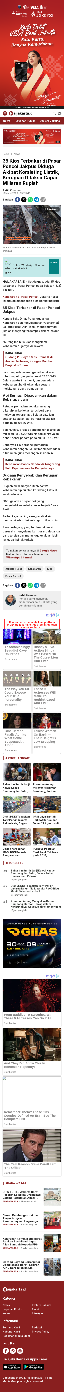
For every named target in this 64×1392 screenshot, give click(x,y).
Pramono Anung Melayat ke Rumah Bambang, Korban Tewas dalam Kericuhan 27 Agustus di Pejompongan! (47, 793)
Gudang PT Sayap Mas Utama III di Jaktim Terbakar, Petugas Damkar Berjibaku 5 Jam (29, 361)
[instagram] (20, 1351)
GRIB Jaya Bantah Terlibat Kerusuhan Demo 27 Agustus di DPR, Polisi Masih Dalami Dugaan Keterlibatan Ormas (46, 825)
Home (6, 153)
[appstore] (12, 1367)
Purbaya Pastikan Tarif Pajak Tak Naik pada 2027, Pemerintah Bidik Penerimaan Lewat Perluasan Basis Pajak (45, 858)
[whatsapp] (30, 199)
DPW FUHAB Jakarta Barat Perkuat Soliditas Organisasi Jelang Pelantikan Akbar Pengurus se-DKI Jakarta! (22, 1196)
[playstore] (33, 1367)
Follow (54, 262)
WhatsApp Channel (19, 557)
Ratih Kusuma (12, 190)
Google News (48, 550)
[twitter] (23, 199)
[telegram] (36, 199)
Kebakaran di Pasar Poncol (20, 296)
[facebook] (17, 199)
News (17, 153)
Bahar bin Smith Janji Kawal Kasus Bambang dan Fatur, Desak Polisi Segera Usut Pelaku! (16, 791)
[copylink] (43, 199)
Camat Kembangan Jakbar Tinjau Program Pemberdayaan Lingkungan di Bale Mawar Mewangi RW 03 (21, 1221)
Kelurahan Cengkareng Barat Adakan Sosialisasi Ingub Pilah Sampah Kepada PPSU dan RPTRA (22, 1243)
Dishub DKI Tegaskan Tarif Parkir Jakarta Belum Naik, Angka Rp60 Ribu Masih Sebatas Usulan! (16, 823)
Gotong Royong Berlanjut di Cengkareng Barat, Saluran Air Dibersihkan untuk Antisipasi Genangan (21, 1266)
